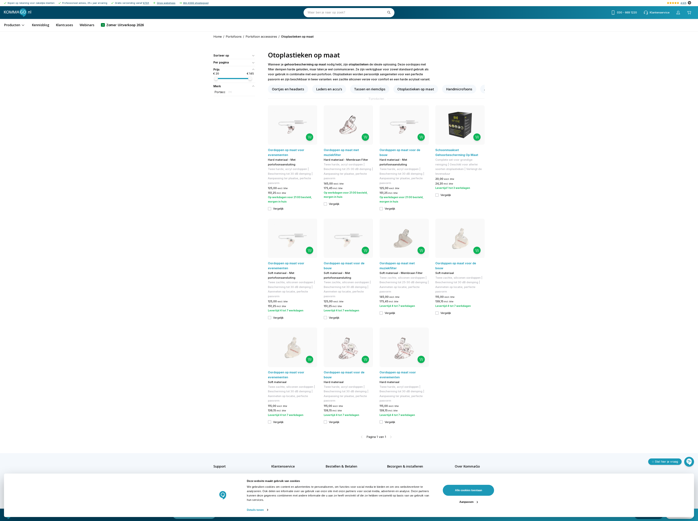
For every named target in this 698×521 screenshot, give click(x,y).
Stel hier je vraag (666, 461)
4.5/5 (683, 2)
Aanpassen (466, 501)
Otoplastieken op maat (415, 89)
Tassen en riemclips (369, 89)
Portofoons (234, 36)
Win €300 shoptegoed (195, 2)
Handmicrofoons (459, 89)
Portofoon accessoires (261, 36)
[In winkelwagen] (309, 137)
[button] (234, 55)
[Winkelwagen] (689, 12)
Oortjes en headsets (288, 89)
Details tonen (255, 509)
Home (217, 36)
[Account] (678, 12)
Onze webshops (166, 2)
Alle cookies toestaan (468, 490)
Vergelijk (278, 208)
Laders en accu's (329, 89)
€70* (146, 2)
